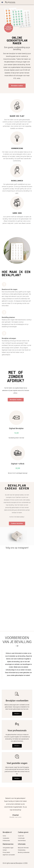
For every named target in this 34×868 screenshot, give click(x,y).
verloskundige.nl (11, 670)
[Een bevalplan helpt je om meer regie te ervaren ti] (17, 619)
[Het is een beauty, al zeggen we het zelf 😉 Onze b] (17, 580)
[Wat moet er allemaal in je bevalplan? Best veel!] (17, 600)
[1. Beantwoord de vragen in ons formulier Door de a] (17, 561)
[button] (2, 2)
